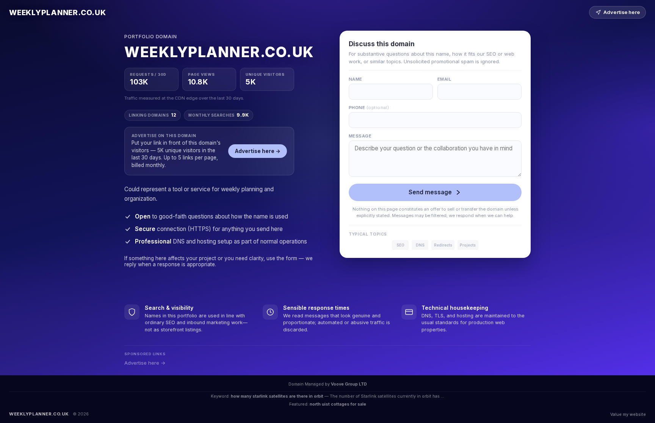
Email (444, 79)
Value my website (628, 414)
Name (355, 79)
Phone (369, 107)
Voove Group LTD (349, 384)
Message (360, 136)
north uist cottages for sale (338, 404)
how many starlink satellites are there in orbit (277, 396)
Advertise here (621, 12)
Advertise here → (257, 151)
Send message (430, 192)
